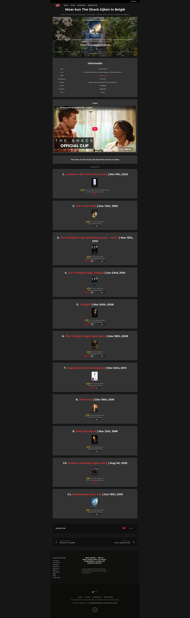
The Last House (56, 562)
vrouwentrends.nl (96, 603)
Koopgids (81, 5)
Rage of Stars (56, 566)
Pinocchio (86, 399)
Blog (66, 5)
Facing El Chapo (56, 577)
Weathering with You (87, 494)
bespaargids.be (111, 603)
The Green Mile (86, 206)
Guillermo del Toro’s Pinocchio (86, 174)
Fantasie (105, 75)
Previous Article (65, 540)
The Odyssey (56, 560)
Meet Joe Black (86, 431)
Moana (54, 575)
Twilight (85, 304)
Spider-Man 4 (56, 568)
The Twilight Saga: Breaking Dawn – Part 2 (89, 237)
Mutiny (54, 574)
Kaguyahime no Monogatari (86, 367)
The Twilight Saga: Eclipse (86, 272)
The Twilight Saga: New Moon (85, 336)
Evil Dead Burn (56, 572)
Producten (92, 5)
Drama (99, 75)
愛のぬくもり (56, 570)
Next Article (126, 540)
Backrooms (55, 564)
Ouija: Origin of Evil (122, 542)
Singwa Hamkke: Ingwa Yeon (88, 463)
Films (73, 5)
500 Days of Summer (67, 542)
